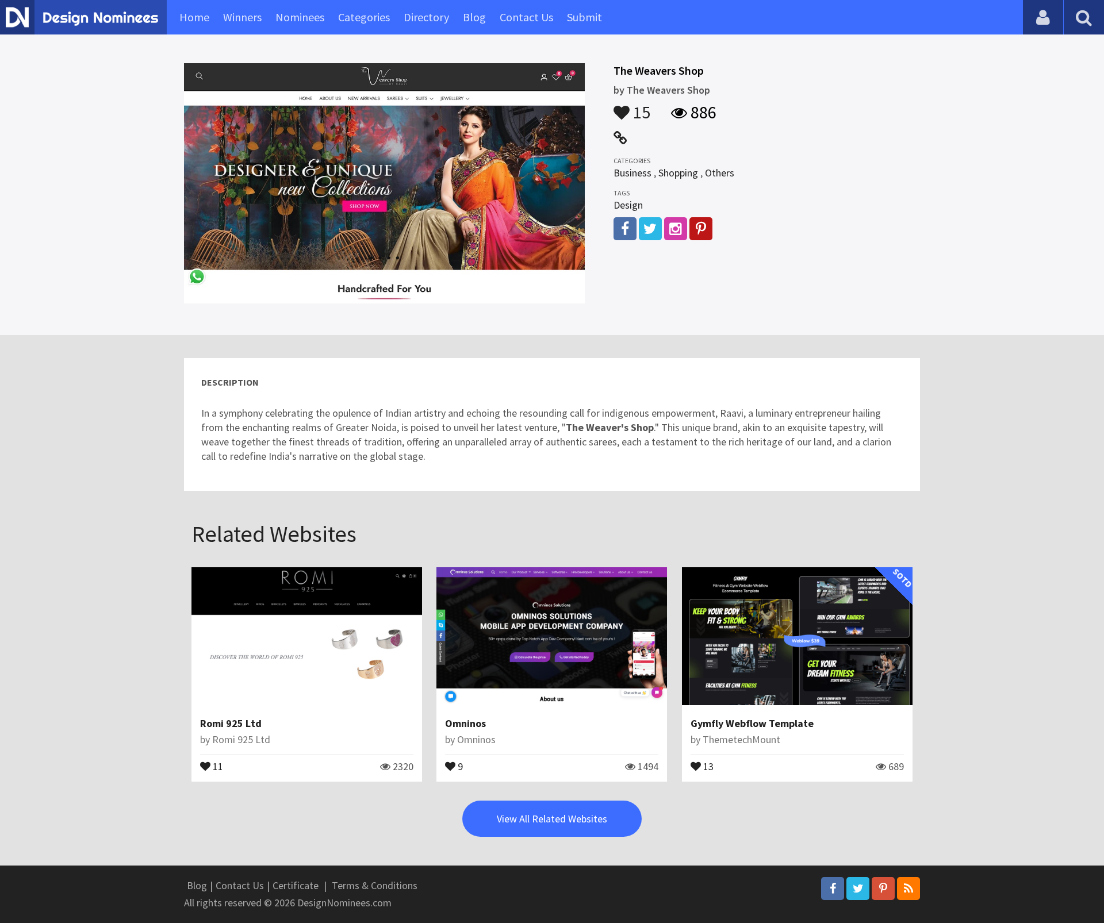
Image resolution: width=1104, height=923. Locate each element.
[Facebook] (832, 888)
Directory (426, 17)
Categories (364, 17)
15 (640, 107)
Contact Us (526, 17)
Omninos (465, 723)
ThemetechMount (741, 739)
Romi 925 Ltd (231, 723)
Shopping (678, 172)
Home (194, 17)
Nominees (299, 17)
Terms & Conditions (374, 885)
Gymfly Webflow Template (752, 723)
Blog (474, 17)
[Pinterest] (883, 888)
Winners (242, 17)
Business (632, 172)
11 (216, 765)
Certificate (296, 885)
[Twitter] (857, 888)
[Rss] (908, 888)
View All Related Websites (552, 818)
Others (719, 172)
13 (707, 765)
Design (628, 204)
